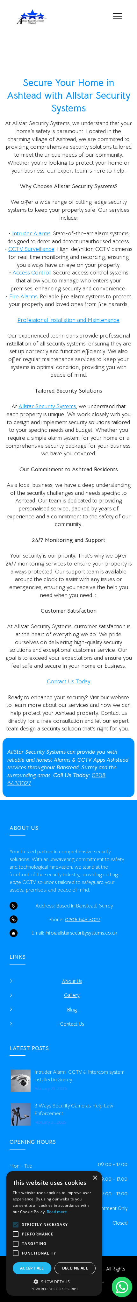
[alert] (54, 1233)
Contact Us (72, 1024)
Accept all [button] (32, 1268)
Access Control (31, 272)
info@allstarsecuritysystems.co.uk (81, 933)
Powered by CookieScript (54, 1288)
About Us (72, 981)
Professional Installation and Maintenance (68, 320)
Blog (72, 1010)
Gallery (72, 995)
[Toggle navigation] (118, 16)
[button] (54, 1281)
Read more (57, 1211)
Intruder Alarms (31, 233)
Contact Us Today (68, 681)
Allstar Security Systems (47, 406)
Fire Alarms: (23, 296)
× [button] (94, 1178)
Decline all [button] (75, 1268)
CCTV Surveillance (31, 249)
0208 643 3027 (82, 919)
